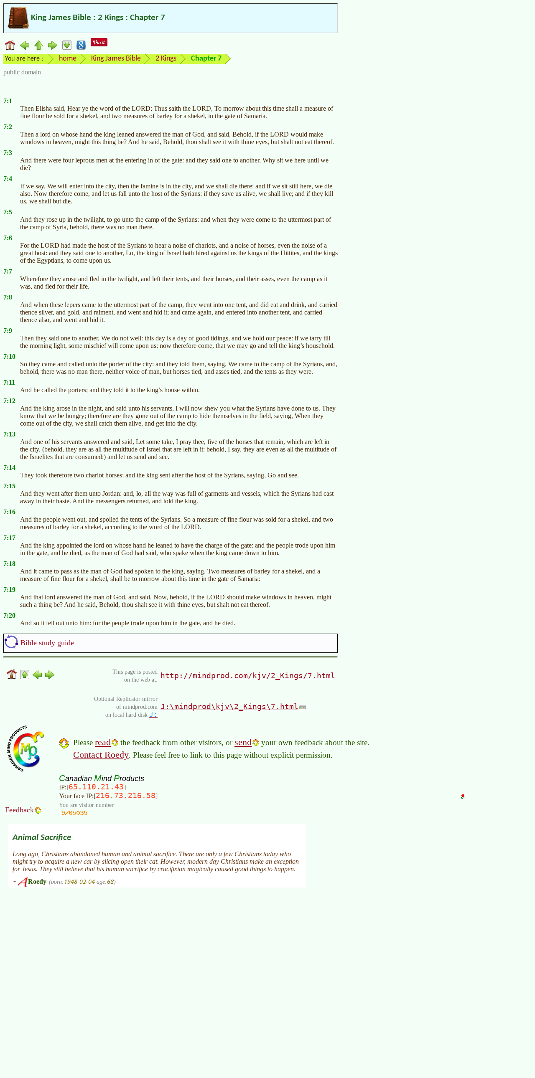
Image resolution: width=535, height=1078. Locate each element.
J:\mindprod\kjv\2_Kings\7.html (229, 706)
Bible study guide (47, 643)
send (243, 742)
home (67, 59)
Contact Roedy (101, 754)
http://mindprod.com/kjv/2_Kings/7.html (247, 675)
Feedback (19, 810)
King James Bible (116, 59)
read (103, 742)
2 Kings (165, 59)
